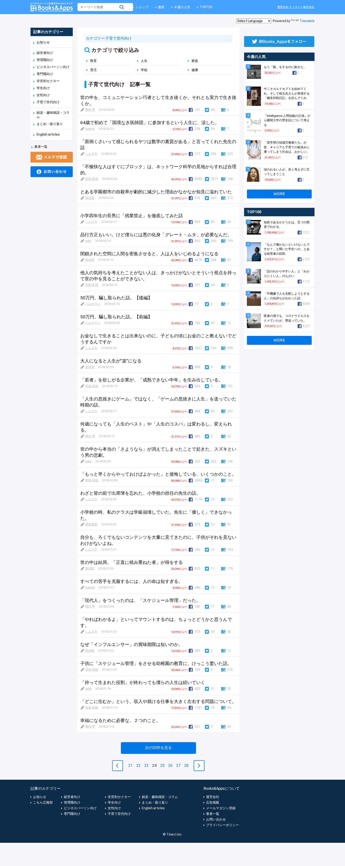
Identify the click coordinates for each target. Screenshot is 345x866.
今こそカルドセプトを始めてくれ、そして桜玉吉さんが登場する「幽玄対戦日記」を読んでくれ (287, 93)
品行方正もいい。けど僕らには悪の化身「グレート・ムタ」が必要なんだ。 (156, 234)
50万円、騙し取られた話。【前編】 (116, 316)
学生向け (43, 88)
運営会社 (212, 797)
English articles (48, 134)
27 (178, 765)
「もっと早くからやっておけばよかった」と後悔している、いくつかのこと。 (158, 474)
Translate (307, 21)
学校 (144, 70)
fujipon (90, 128)
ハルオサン (92, 304)
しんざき (91, 154)
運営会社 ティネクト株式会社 (295, 7)
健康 (195, 70)
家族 (195, 61)
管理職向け (45, 60)
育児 (93, 70)
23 (146, 765)
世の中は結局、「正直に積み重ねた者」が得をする (131, 562)
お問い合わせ (216, 819)
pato (88, 241)
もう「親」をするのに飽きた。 (285, 67)
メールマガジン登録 (221, 808)
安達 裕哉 (91, 179)
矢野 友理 (91, 285)
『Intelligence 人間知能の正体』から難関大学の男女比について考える (287, 120)
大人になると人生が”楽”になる (111, 361)
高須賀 (89, 198)
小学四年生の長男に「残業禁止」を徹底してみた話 (131, 215)
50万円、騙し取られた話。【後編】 (116, 297)
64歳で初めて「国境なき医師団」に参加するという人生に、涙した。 (149, 122)
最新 (161, 7)
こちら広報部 (43, 802)
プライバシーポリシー (222, 825)
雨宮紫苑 (91, 524)
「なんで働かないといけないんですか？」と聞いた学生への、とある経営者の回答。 (287, 249)
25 (162, 765)
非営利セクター (48, 81)
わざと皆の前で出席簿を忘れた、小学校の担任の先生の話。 (140, 493)
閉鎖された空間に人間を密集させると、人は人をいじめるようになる (149, 253)
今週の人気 (182, 7)
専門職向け (45, 74)
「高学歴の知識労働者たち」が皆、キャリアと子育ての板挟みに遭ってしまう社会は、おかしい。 (287, 147)
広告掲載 (212, 802)
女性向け (43, 95)
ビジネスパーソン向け (53, 67)
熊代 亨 (90, 109)
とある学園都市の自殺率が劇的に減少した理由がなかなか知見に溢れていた (156, 191)
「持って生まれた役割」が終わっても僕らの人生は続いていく (142, 682)
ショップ (142, 7)
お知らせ (43, 42)
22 (138, 765)
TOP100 (206, 7)
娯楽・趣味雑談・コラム (160, 797)
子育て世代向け (48, 102)
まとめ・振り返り (50, 124)
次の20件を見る (158, 747)
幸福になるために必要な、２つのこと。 (120, 720)
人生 (144, 61)
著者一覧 (40, 146)
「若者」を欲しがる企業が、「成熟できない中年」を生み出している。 (151, 380)
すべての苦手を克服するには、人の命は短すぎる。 (131, 581)
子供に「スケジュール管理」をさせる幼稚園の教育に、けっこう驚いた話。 (156, 663)
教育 (93, 61)
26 (170, 765)
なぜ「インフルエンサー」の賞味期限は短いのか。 (131, 644)
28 (186, 765)
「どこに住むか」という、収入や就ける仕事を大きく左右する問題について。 (158, 701)
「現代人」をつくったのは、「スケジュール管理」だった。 (140, 600)
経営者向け (45, 53)
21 (130, 765)
